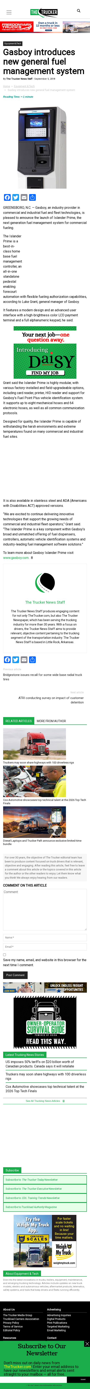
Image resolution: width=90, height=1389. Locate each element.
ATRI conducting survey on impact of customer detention (51, 700)
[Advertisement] (45, 469)
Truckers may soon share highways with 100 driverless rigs (38, 762)
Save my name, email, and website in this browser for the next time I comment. (44, 962)
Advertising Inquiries (59, 1315)
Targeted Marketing (58, 1326)
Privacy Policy (11, 1322)
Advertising (54, 1309)
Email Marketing (56, 1330)
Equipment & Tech (12, 43)
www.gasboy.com (16, 558)
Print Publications (57, 1322)
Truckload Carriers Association (21, 1319)
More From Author (51, 721)
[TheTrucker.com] (42, 12)
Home (6, 86)
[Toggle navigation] (9, 12)
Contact (52, 1337)
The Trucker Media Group (17, 1315)
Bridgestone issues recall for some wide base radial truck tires (42, 677)
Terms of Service (13, 1326)
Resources (9, 1337)
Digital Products (56, 1319)
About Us (9, 1309)
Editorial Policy (11, 1330)
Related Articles (19, 721)
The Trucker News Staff (19, 79)
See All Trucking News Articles (43, 1101)
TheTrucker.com (17, 1366)
